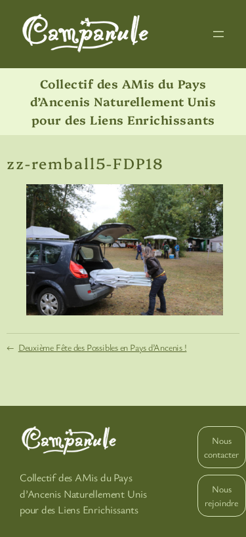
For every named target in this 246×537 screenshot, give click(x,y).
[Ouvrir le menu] (218, 34)
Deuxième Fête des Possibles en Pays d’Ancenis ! (102, 347)
